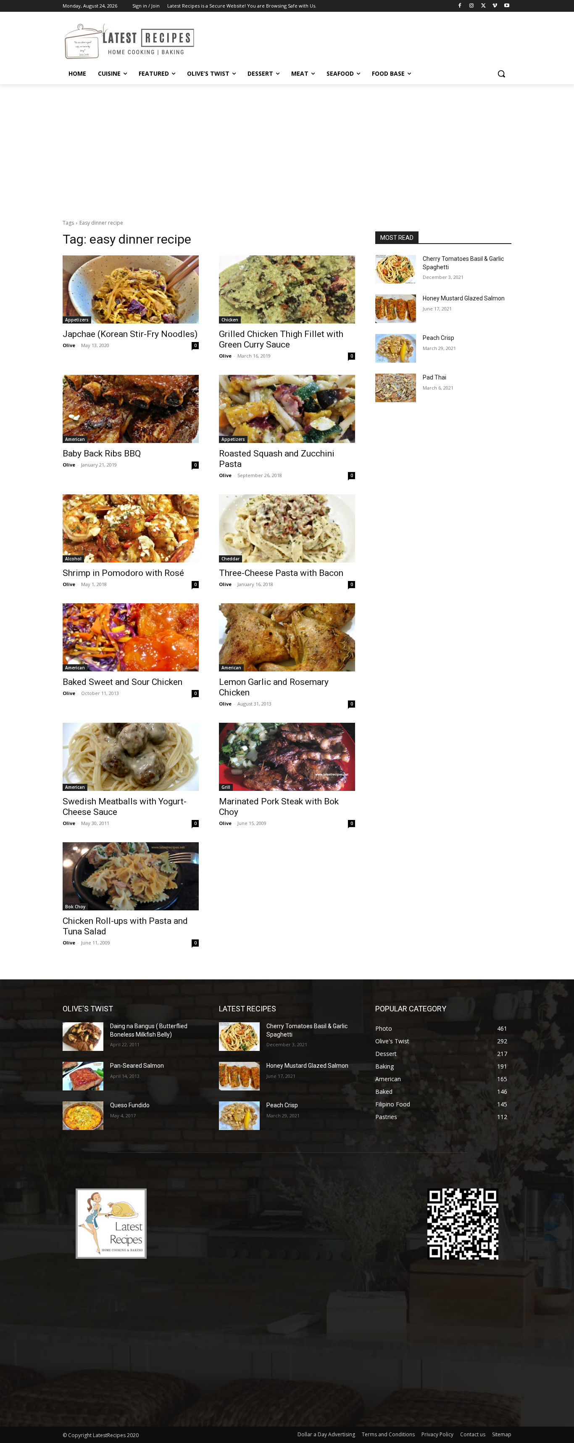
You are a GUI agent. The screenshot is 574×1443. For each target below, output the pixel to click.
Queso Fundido (130, 1105)
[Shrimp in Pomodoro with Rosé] (131, 528)
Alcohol (73, 559)
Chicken (229, 320)
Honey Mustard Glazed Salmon (464, 298)
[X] (483, 6)
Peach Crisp (438, 337)
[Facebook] (460, 6)
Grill (225, 787)
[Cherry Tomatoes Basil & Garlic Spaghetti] (395, 269)
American (75, 439)
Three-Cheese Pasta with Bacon (281, 573)
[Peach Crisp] (395, 348)
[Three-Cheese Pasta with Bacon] (287, 528)
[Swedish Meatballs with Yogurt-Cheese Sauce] (131, 757)
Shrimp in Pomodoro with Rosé (123, 573)
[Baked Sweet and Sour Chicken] (131, 637)
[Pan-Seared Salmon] (83, 1076)
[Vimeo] (495, 6)
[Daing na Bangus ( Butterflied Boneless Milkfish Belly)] (83, 1036)
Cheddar (230, 559)
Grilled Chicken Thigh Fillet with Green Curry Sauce (281, 339)
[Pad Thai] (395, 388)
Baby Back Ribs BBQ (102, 453)
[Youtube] (506, 6)
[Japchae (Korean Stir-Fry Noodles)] (131, 289)
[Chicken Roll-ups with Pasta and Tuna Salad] (131, 876)
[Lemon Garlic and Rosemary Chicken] (287, 637)
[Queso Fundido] (83, 1115)
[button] (501, 74)
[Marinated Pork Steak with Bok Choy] (287, 757)
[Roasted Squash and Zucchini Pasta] (287, 409)
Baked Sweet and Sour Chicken (122, 682)
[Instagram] (472, 6)
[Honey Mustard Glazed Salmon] (395, 308)
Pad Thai (434, 377)
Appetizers (77, 320)
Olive (69, 345)
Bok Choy (75, 907)
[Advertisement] (287, 147)
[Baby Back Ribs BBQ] (131, 409)
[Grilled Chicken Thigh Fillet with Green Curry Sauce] (287, 289)
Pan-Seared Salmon (137, 1065)
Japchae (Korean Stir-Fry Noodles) (130, 334)
